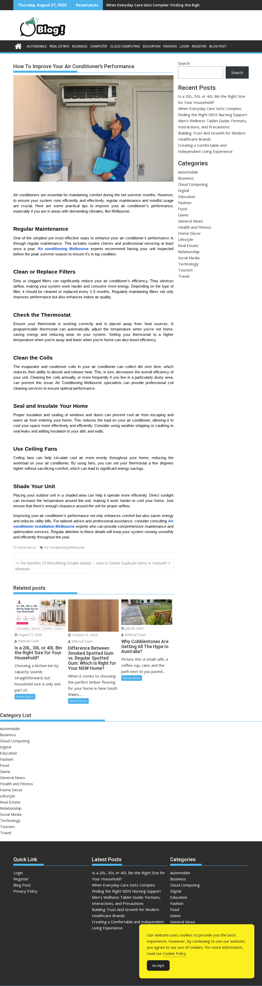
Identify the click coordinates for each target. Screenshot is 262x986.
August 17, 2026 (30, 635)
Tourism (185, 270)
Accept (158, 965)
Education (151, 46)
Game (183, 214)
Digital (183, 190)
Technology (188, 263)
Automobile (37, 46)
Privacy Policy (25, 891)
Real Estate (59, 46)
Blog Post (217, 46)
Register (199, 46)
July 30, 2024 (134, 628)
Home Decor (26, 547)
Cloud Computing (125, 46)
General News (190, 221)
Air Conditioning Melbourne (65, 547)
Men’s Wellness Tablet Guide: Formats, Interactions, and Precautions (168, 5)
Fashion (170, 46)
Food (182, 208)
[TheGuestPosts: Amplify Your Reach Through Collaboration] (18, 45)
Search (184, 63)
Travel (183, 276)
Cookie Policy (174, 953)
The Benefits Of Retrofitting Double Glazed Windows (53, 566)
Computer (98, 46)
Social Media (189, 257)
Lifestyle (185, 239)
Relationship (189, 251)
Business (80, 46)
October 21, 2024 (84, 635)
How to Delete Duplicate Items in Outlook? (131, 563)
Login (184, 46)
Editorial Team (28, 641)
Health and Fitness (194, 227)
